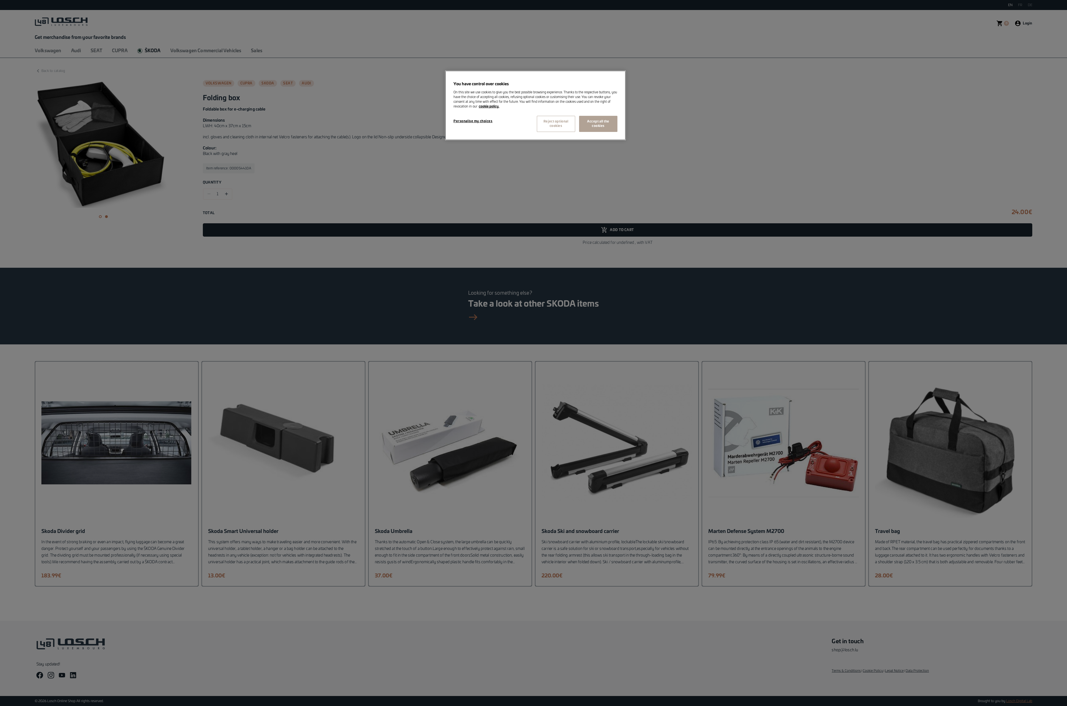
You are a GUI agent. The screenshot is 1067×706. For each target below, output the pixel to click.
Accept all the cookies (598, 123)
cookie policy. (489, 106)
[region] (535, 105)
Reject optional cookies (556, 123)
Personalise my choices (473, 121)
